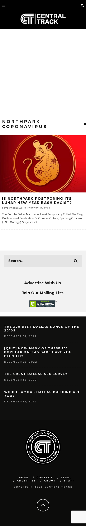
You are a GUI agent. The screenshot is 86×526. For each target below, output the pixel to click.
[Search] (82, 5)
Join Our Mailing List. (43, 292)
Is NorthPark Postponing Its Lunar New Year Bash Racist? (37, 201)
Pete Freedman (12, 208)
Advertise (26, 480)
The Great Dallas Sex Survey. (36, 374)
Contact (45, 477)
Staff (69, 480)
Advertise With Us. (43, 282)
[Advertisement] (43, 74)
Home (23, 477)
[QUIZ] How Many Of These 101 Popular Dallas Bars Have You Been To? (38, 352)
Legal (66, 477)
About (50, 480)
